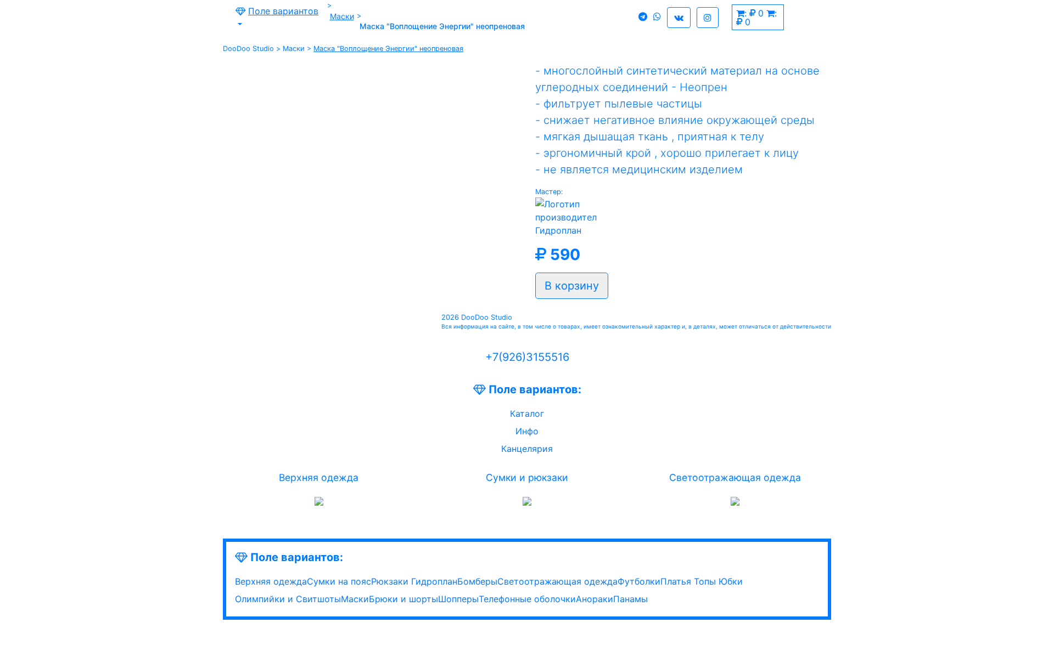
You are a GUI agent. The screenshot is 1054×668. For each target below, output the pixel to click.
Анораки (594, 598)
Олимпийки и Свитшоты (288, 598)
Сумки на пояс (339, 581)
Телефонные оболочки (527, 598)
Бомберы (477, 581)
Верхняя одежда (318, 477)
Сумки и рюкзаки (527, 477)
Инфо (527, 431)
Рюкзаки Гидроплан (414, 581)
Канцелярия (527, 448)
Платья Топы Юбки (701, 581)
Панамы (630, 598)
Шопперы (458, 598)
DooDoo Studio (248, 48)
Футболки (639, 581)
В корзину (572, 285)
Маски (342, 16)
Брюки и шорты (403, 598)
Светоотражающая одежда (735, 477)
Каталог (527, 413)
